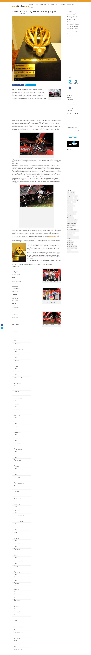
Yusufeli (72, 248)
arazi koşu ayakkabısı (71, 194)
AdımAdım (69, 97)
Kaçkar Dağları (69, 211)
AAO (68, 192)
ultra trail (75, 246)
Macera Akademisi (70, 103)
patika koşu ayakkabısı (71, 225)
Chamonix (69, 202)
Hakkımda (69, 101)
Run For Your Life (70, 108)
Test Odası (46, 4)
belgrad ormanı (70, 198)
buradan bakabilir (51, 236)
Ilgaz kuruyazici (70, 207)
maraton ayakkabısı (70, 219)
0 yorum (31, 13)
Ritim (68, 106)
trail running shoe (70, 242)
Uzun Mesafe (69, 110)
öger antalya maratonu (71, 252)
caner (17, 13)
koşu (75, 213)
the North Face (69, 234)
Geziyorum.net (70, 99)
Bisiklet (27, 13)
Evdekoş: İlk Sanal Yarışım (72, 35)
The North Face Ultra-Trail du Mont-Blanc (72, 237)
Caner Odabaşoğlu (75, 200)
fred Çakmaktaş (70, 203)
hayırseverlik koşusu (70, 205)
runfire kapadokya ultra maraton (71, 230)
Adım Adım (72, 192)
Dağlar (57, 4)
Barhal (76, 196)
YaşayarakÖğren (70, 4)
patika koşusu (69, 227)
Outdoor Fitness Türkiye (71, 223)
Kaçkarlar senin (70, 213)
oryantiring (75, 221)
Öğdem (68, 250)
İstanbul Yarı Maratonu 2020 (72, 26)
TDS (68, 232)
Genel (30, 7)
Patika (41, 4)
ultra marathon (70, 244)
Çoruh (76, 248)
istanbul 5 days (70, 209)
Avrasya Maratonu (70, 196)
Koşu (37, 4)
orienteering (69, 221)
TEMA (74, 232)
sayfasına (43, 237)
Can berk (69, 200)
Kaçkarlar (75, 211)
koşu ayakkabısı (70, 215)
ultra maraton (69, 246)
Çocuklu (52, 4)
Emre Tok (73, 202)
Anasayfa (31, 4)
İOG (77, 252)
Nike (76, 219)
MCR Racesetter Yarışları (72, 104)
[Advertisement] (36, 110)
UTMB (68, 248)
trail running (69, 240)
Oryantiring (62, 4)
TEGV (71, 232)
